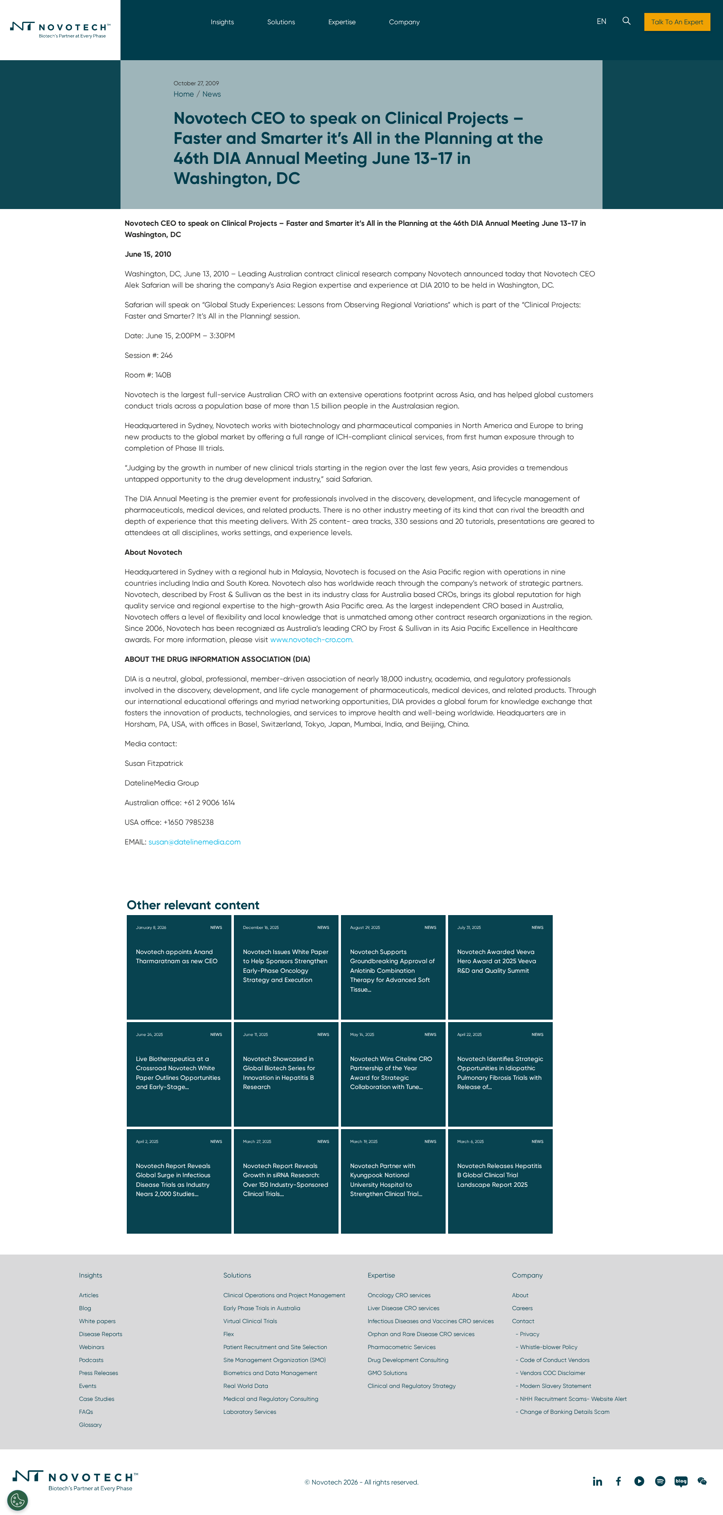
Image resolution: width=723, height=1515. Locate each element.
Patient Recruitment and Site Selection (275, 1347)
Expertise (342, 22)
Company (404, 22)
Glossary (90, 1424)
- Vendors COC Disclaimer (548, 1373)
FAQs (86, 1411)
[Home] (60, 30)
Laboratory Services (249, 1411)
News (212, 93)
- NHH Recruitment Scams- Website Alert (569, 1398)
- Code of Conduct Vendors (551, 1360)
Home (184, 93)
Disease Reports (100, 1334)
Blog (85, 1308)
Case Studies (96, 1398)
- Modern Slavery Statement (551, 1385)
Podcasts (91, 1360)
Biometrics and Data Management (270, 1373)
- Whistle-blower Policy (544, 1347)
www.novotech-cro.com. (312, 639)
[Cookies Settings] (17, 1500)
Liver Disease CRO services (403, 1308)
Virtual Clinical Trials (250, 1321)
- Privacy (525, 1334)
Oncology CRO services (399, 1295)
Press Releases (98, 1373)
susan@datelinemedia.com (195, 841)
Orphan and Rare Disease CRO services (421, 1334)
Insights (222, 22)
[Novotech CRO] (75, 1489)
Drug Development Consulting (408, 1360)
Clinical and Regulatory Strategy (412, 1385)
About (520, 1295)
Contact (523, 1321)
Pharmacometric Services (402, 1347)
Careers (522, 1308)
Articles (88, 1295)
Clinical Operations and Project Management (284, 1295)
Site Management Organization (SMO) (274, 1360)
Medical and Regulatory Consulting (270, 1398)
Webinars (91, 1347)
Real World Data (245, 1385)
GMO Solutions (387, 1373)
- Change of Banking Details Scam (561, 1411)
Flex (228, 1334)
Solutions (281, 22)
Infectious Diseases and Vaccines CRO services (431, 1321)
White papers (97, 1321)
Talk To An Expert (677, 22)
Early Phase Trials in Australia (261, 1308)
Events (87, 1385)
